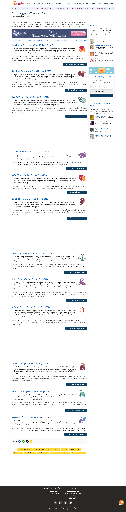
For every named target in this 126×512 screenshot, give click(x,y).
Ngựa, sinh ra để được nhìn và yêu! (104, 47)
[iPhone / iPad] (66, 503)
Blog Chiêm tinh (101, 8)
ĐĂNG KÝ (101, 96)
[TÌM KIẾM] (113, 8)
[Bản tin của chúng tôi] (110, 8)
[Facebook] (19, 441)
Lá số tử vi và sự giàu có (104, 117)
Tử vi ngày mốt (54, 449)
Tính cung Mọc (49, 8)
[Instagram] (60, 503)
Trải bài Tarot (31, 453)
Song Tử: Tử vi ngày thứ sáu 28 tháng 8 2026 (86, 40)
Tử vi (28, 3)
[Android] (71, 503)
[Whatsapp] (23, 441)
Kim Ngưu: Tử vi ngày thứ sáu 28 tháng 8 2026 (60, 40)
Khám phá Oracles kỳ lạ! (103, 123)
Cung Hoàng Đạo (79, 3)
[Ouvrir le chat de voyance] (121, 502)
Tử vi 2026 (14, 8)
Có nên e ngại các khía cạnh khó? (104, 60)
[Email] (31, 441)
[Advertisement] (49, 136)
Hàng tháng (39, 8)
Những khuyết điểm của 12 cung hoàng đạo (103, 130)
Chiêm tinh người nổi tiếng (62, 3)
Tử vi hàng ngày (24, 8)
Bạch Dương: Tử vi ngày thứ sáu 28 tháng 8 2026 (31, 40)
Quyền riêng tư (65, 507)
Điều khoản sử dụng (53, 493)
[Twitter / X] (27, 441)
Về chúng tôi (53, 491)
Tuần (32, 8)
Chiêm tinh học (91, 3)
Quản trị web (74, 507)
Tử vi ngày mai (40, 449)
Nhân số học (108, 3)
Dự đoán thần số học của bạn (104, 53)
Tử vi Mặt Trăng (60, 8)
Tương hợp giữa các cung (61, 453)
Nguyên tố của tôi (89, 8)
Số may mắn (44, 453)
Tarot (100, 3)
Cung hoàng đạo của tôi (74, 8)
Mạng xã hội (72, 498)
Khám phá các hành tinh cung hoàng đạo (103, 136)
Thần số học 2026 (103, 40)
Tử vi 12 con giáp (38, 3)
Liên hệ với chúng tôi (73, 491)
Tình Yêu (48, 3)
